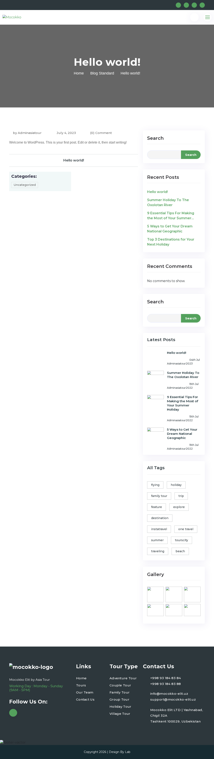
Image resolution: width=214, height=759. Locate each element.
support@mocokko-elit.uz (173, 699)
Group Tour (119, 699)
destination (159, 518)
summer (157, 540)
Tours (81, 685)
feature (156, 507)
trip (181, 496)
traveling (157, 551)
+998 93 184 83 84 (165, 678)
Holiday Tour (120, 707)
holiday (176, 485)
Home (79, 73)
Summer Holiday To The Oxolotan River (168, 202)
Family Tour (120, 692)
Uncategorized (25, 185)
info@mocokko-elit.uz (169, 694)
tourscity (181, 540)
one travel (185, 529)
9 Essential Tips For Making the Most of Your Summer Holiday (170, 216)
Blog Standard (102, 73)
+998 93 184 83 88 (165, 684)
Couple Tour (120, 685)
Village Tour (120, 714)
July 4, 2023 (66, 133)
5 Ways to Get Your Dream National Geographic (169, 228)
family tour (159, 496)
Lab (127, 752)
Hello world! (73, 160)
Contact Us (85, 699)
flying (155, 485)
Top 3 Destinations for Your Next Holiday (170, 241)
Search (155, 138)
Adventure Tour (123, 678)
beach (180, 551)
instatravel (159, 529)
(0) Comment (101, 133)
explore (179, 507)
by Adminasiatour (27, 133)
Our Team (84, 692)
